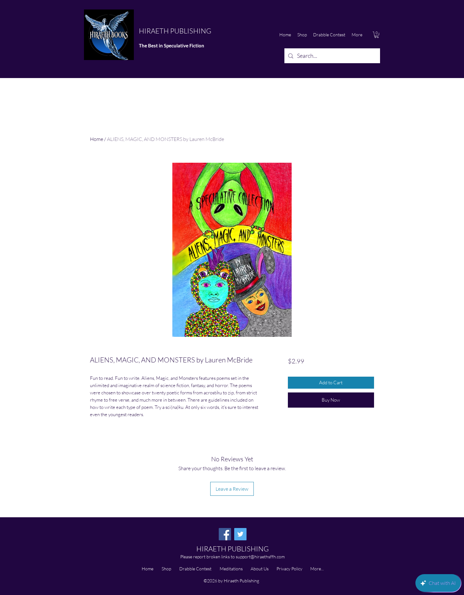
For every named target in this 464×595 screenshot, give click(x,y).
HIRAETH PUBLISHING (175, 31)
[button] (376, 35)
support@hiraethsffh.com (260, 556)
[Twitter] (240, 534)
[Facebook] (225, 534)
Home (96, 139)
